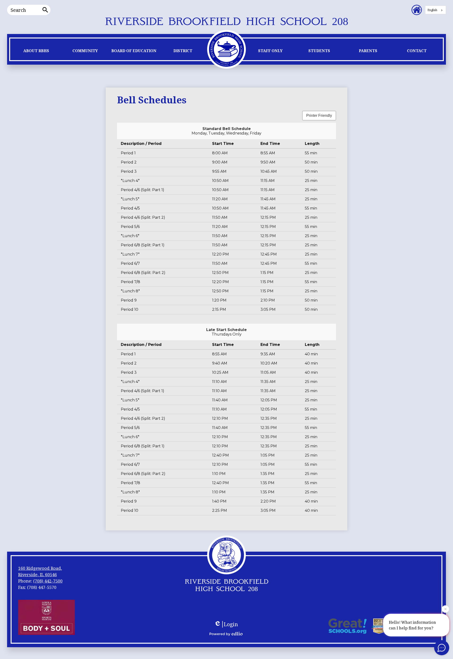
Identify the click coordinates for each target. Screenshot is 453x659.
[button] (36, 52)
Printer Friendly (319, 115)
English (432, 10)
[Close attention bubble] (445, 609)
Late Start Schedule (226, 329)
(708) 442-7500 (48, 581)
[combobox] (435, 10)
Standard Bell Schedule (226, 128)
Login (231, 624)
